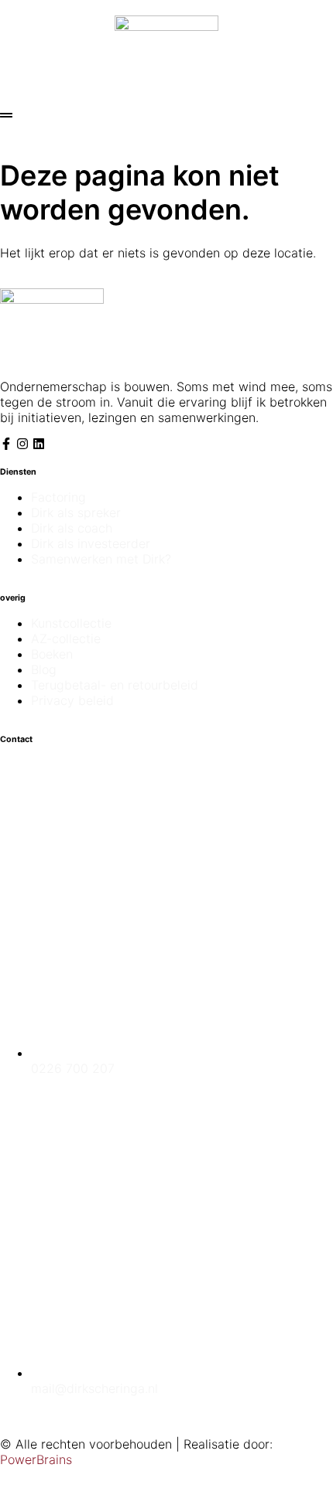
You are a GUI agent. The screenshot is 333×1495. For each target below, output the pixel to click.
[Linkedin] (39, 444)
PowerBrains (36, 1459)
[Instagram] (22, 444)
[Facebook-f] (6, 444)
